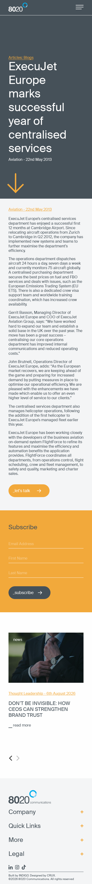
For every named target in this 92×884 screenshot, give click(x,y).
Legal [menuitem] (16, 854)
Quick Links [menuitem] (24, 826)
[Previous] (11, 758)
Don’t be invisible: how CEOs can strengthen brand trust (39, 709)
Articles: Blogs (20, 58)
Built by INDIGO (18, 875)
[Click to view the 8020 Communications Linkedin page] (10, 867)
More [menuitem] (15, 840)
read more (22, 725)
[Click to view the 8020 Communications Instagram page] (17, 867)
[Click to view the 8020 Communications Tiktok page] (24, 867)
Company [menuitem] (22, 812)
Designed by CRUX (42, 875)
